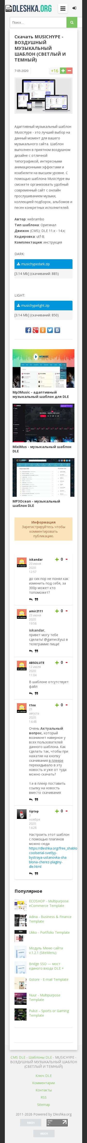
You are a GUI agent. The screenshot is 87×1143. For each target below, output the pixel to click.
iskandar (36, 560)
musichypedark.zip (35, 264)
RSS (44, 1097)
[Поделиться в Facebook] (28, 330)
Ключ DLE (44, 1075)
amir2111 (36, 611)
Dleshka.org (29, 8)
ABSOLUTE (36, 663)
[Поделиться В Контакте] (57, 330)
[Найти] (71, 22)
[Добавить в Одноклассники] (43, 330)
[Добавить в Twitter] (50, 330)
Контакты (44, 1090)
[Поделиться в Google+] (35, 330)
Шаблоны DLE (40, 1057)
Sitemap (43, 1104)
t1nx (32, 705)
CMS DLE (18, 1057)
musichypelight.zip (35, 305)
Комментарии (43, 1083)
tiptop (34, 811)
